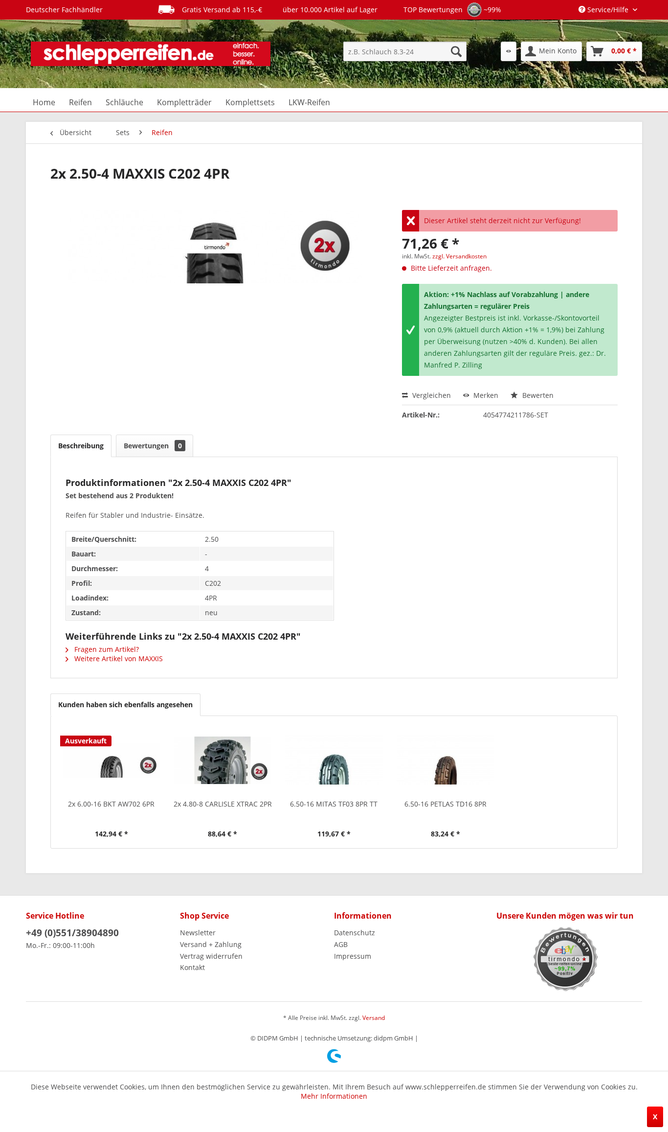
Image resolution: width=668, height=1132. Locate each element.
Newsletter (198, 932)
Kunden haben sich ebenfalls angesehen (125, 704)
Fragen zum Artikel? (105, 649)
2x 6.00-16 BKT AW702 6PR (111, 804)
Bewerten (537, 395)
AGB (341, 944)
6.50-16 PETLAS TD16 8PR (445, 804)
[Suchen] (456, 51)
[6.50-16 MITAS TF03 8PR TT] (334, 760)
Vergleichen (430, 395)
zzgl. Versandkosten (459, 256)
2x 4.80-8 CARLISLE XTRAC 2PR (223, 804)
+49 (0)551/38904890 (72, 932)
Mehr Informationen (334, 1096)
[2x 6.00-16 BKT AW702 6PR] (111, 760)
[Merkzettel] (508, 51)
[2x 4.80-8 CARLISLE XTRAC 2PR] (223, 760)
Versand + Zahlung (211, 944)
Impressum (352, 956)
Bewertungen (153, 445)
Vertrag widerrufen (211, 956)
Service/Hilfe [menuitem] (607, 9)
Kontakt (192, 967)
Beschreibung (81, 445)
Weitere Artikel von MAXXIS (117, 658)
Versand (373, 1018)
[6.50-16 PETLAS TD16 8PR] (445, 760)
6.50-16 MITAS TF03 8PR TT (334, 804)
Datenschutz (354, 932)
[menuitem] (405, 51)
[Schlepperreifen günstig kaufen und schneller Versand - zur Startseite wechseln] (150, 54)
